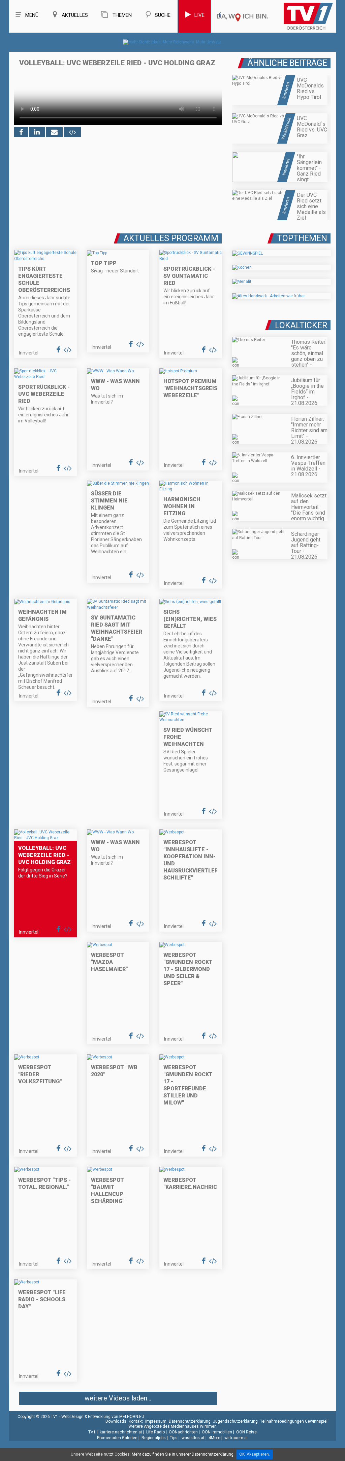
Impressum (155, 1421)
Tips (174, 1437)
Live (199, 15)
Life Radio (155, 1432)
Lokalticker (301, 325)
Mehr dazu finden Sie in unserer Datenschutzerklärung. (183, 1454)
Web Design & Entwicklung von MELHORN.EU (102, 1416)
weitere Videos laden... (118, 1398)
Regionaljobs (154, 1437)
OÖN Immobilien (217, 1432)
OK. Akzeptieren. (254, 1454)
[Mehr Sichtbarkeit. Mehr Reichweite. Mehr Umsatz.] (172, 42)
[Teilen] (54, 132)
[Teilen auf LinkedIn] (37, 132)
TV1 (92, 1432)
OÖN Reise (246, 1432)
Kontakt (136, 1421)
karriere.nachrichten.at (121, 1432)
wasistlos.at (193, 1437)
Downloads (115, 1421)
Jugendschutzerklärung (235, 1421)
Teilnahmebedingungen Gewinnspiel (293, 1421)
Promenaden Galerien (117, 1437)
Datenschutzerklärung (190, 1421)
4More (214, 1437)
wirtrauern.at (236, 1437)
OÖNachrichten (183, 1432)
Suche (162, 15)
